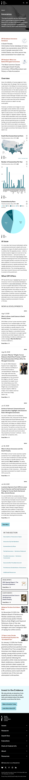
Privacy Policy (4, 776)
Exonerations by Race (9, 546)
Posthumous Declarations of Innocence (14, 567)
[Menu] (26, 3)
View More (6, 524)
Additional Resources (9, 572)
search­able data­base (15, 283)
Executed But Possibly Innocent (12, 563)
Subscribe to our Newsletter (11, 763)
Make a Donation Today (9, 704)
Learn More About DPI (9, 708)
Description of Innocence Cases (12, 537)
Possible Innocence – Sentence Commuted (12, 557)
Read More (4, 343)
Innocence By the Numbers (11, 541)
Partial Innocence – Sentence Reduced (14, 551)
